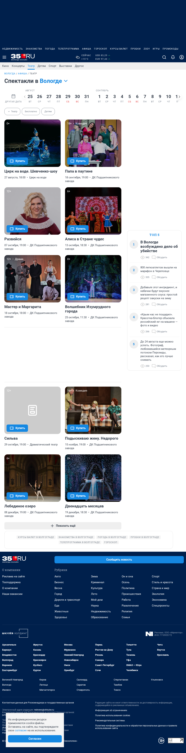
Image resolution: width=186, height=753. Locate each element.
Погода (50, 49)
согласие (21, 730)
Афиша (86, 49)
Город (58, 594)
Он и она (127, 576)
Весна (58, 588)
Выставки (65, 66)
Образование (99, 617)
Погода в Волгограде (112, 537)
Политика (128, 588)
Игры (156, 49)
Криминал (97, 582)
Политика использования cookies (112, 715)
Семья (126, 617)
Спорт (52, 66)
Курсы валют (119, 49)
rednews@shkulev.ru (44, 710)
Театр (31, 66)
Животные (61, 611)
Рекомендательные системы (110, 720)
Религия (127, 611)
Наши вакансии (12, 594)
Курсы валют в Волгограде (36, 537)
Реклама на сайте (13, 576)
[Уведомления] (173, 57)
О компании (10, 588)
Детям (42, 66)
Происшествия (131, 594)
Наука (95, 605)
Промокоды (170, 49)
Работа (126, 599)
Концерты (18, 66)
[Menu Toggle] (4, 57)
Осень (126, 582)
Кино (5, 66)
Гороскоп (100, 49)
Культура (96, 588)
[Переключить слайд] (25, 97)
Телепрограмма (68, 49)
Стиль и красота (162, 582)
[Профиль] (181, 57)
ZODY (147, 49)
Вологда (9, 73)
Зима (94, 576)
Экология (158, 594)
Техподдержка (11, 582)
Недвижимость (12, 49)
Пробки (136, 49)
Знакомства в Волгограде (75, 537)
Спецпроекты (160, 605)
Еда (56, 605)
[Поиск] (164, 57)
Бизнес (59, 582)
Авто (57, 576)
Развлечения (130, 605)
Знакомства (34, 49)
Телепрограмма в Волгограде (80, 542)
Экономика (159, 599)
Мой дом (97, 599)
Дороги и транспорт (67, 599)
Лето (94, 594)
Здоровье (60, 617)
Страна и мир (160, 588)
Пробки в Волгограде (145, 537)
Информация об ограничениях (111, 710)
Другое (79, 66)
